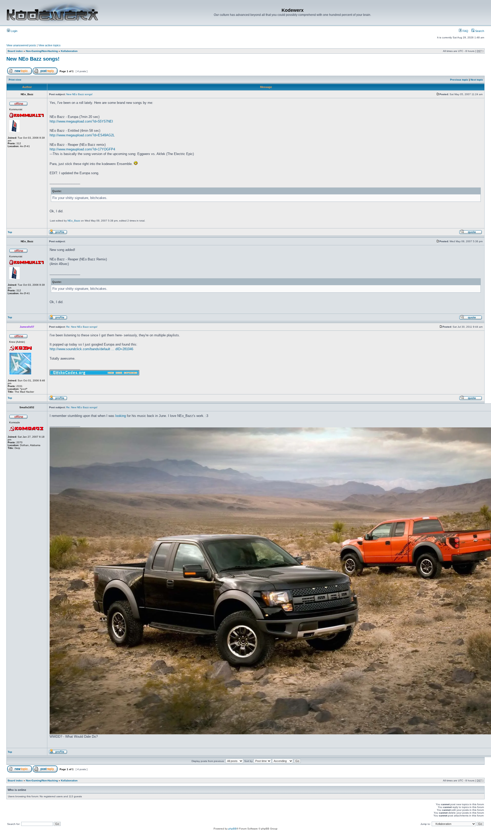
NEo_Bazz (74, 220)
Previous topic (459, 79)
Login (13, 30)
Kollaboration (69, 51)
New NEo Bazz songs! (33, 59)
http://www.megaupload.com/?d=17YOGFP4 (82, 149)
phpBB (232, 828)
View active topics (49, 45)
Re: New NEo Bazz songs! (81, 326)
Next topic (477, 79)
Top (10, 232)
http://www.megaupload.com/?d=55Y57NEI (81, 121)
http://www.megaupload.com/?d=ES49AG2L (82, 135)
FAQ (465, 30)
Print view (15, 79)
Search (479, 30)
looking (120, 416)
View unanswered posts (21, 45)
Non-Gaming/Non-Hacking (42, 51)
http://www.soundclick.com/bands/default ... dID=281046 (91, 349)
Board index (15, 51)
